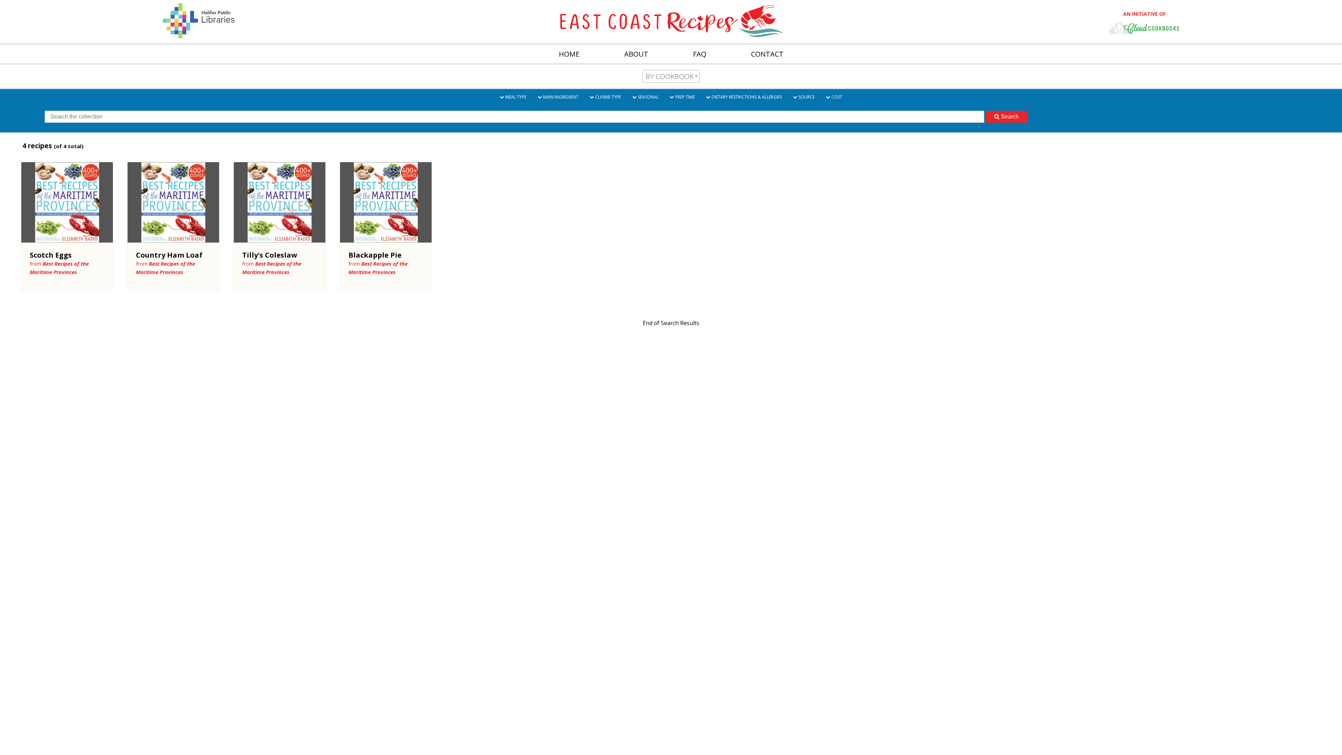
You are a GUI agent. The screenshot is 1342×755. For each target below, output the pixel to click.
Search (1010, 117)
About (636, 54)
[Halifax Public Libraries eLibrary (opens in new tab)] (199, 33)
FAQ (699, 54)
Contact (767, 54)
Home (569, 54)
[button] (671, 76)
